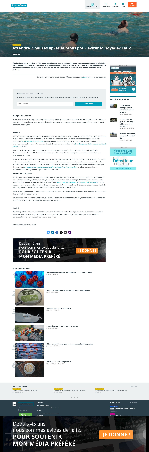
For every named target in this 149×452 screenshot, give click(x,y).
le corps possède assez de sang (33, 141)
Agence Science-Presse (100, 392)
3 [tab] (74, 397)
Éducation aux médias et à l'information (48, 408)
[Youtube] (24, 410)
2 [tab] (73, 397)
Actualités (40, 402)
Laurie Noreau (15, 51)
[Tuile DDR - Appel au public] (123, 159)
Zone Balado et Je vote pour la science (48, 413)
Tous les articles (133, 386)
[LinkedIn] (52, 232)
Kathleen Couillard (58, 392)
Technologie (114, 406)
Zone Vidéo (40, 415)
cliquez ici (85, 77)
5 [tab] (77, 397)
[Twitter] (21, 410)
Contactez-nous (25, 404)
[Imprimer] (69, 232)
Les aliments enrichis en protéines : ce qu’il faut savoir (69, 390)
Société (112, 414)
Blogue (39, 410)
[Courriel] (65, 232)
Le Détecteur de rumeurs (17, 392)
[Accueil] (20, 6)
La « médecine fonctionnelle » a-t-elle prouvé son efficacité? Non (30, 390)
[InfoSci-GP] (123, 79)
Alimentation (16, 54)
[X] (61, 232)
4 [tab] (76, 397)
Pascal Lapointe (113, 411)
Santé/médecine (17, 44)
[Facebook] (56, 232)
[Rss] (27, 410)
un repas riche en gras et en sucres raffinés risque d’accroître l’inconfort (50, 167)
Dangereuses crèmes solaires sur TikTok (106, 390)
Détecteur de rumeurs (43, 405)
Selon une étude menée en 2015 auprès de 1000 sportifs (77, 182)
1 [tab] (71, 397)
